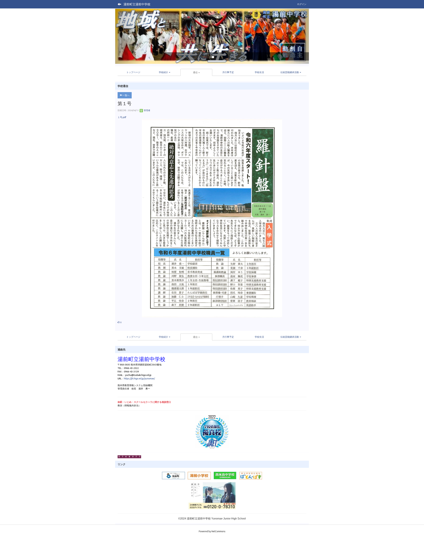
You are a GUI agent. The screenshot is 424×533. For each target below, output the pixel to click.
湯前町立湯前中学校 (137, 4)
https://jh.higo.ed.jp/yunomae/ (139, 378)
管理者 (146, 110)
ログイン (301, 4)
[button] (129, 36)
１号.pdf (122, 117)
